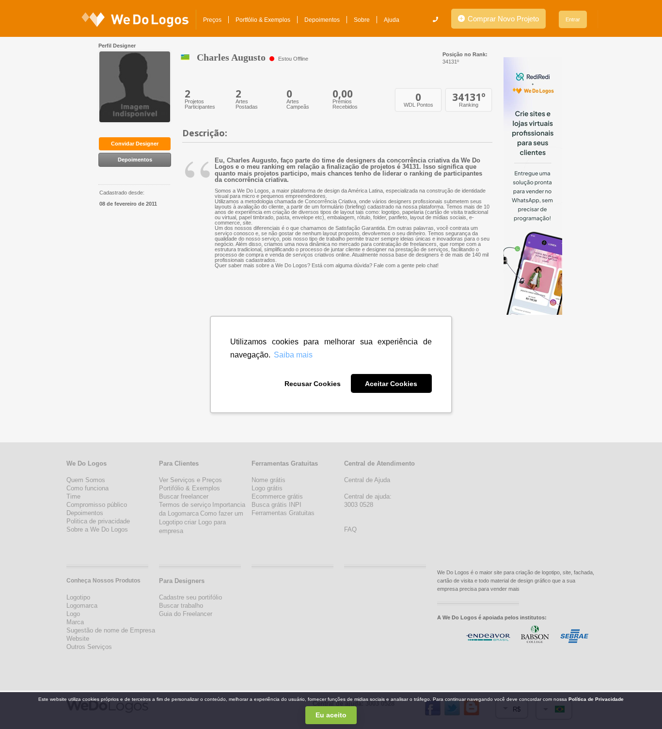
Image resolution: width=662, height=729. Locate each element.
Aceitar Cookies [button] (391, 384)
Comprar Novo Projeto (502, 19)
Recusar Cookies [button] (312, 384)
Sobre (362, 19)
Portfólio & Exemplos (263, 19)
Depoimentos (322, 19)
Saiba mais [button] (293, 355)
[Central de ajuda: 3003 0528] (435, 19)
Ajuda (391, 19)
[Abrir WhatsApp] (24, 704)
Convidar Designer (134, 143)
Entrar (573, 19)
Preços (212, 19)
